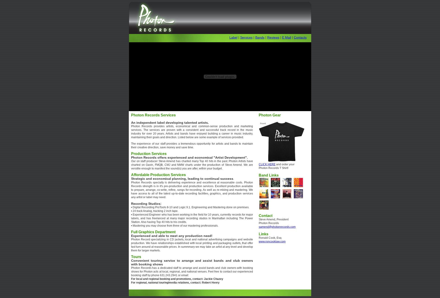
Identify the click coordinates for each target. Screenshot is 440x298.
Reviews (273, 37)
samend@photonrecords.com (277, 226)
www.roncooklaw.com (272, 241)
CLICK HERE (267, 164)
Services (246, 37)
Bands (259, 37)
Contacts (300, 37)
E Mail (286, 37)
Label (233, 37)
